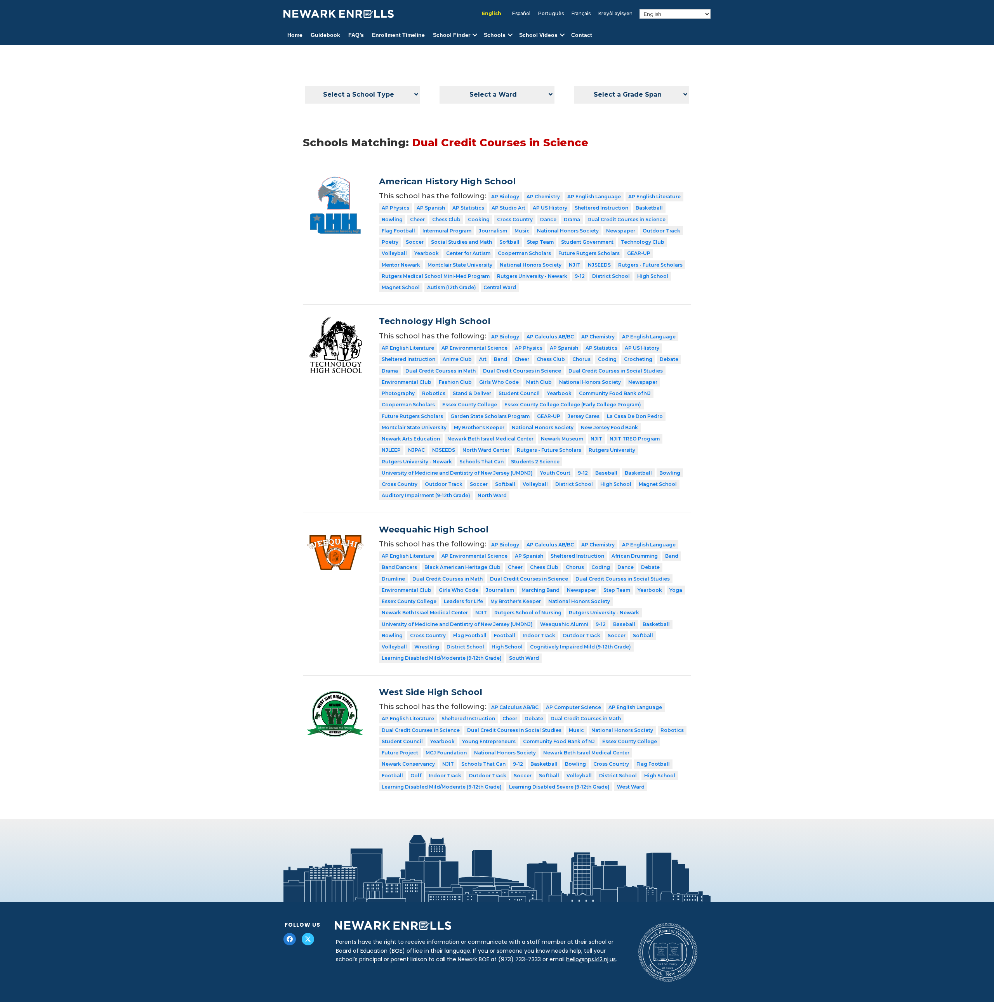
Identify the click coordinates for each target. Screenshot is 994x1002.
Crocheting (638, 359)
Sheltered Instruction (601, 208)
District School (611, 276)
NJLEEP (391, 450)
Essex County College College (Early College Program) (572, 404)
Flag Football (398, 231)
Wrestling (426, 647)
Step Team (540, 242)
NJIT (574, 265)
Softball (509, 242)
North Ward (492, 495)
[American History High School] (335, 182)
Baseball (606, 473)
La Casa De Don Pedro (635, 416)
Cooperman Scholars (524, 253)
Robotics (433, 393)
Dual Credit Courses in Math (440, 371)
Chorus (581, 359)
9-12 (580, 276)
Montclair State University (459, 265)
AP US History (550, 208)
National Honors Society (568, 231)
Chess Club (446, 219)
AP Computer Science (573, 707)
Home (294, 35)
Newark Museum (562, 439)
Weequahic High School (433, 529)
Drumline (393, 579)
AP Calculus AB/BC (550, 337)
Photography (398, 393)
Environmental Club (406, 382)
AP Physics (395, 208)
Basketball (649, 208)
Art (483, 359)
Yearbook (426, 253)
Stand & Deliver (472, 393)
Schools (495, 35)
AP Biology (505, 196)
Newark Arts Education (411, 439)
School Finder (451, 35)
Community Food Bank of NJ (615, 393)
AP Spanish (431, 208)
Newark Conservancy (408, 764)
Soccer (415, 242)
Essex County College (469, 404)
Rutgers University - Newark (532, 276)
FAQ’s (356, 35)
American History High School (447, 181)
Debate (669, 359)
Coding (607, 359)
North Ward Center (485, 450)
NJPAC (416, 450)
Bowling (392, 219)
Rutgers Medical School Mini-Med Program (436, 276)
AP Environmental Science (474, 348)
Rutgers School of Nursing (527, 612)
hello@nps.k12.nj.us (591, 959)
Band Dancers (399, 567)
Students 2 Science (535, 462)
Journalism (493, 231)
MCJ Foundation (446, 753)
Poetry (390, 242)
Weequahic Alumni (564, 624)
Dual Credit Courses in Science (626, 219)
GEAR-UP (638, 253)
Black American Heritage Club (462, 567)
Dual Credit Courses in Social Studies (615, 371)
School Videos (538, 35)
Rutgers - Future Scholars (650, 265)
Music (522, 231)
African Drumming (635, 556)
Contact (581, 35)
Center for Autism (468, 253)
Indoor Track (539, 635)
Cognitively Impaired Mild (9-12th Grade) (580, 647)
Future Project (400, 753)
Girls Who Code (499, 382)
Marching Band (540, 590)
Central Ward (499, 287)
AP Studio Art (508, 208)
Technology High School (434, 321)
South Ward (524, 658)
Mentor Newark (401, 265)
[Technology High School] (335, 321)
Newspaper (620, 231)
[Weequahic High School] (335, 530)
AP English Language (594, 196)
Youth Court (555, 473)
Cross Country (515, 219)
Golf (415, 775)
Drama (572, 219)
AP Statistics (468, 208)
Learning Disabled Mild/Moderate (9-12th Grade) (442, 658)
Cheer (417, 219)
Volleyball (394, 253)
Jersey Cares (584, 416)
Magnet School (401, 287)
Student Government (587, 242)
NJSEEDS (599, 265)
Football (504, 635)
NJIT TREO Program (635, 439)
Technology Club (642, 242)
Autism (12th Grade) (451, 287)
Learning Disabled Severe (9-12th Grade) (559, 787)
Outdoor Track (661, 231)
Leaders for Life (463, 601)
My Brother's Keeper (479, 427)
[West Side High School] (335, 692)
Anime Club (457, 359)
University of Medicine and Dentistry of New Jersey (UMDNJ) (457, 473)
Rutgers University (612, 450)
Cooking (479, 219)
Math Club (539, 382)
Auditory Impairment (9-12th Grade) (426, 495)
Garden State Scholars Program (490, 416)
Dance (548, 219)
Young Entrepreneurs (489, 741)
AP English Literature (654, 196)
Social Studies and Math (461, 242)
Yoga (675, 590)
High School (652, 276)
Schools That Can (481, 462)
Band (500, 359)
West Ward (631, 787)
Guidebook (325, 35)
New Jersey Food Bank (609, 427)
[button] (475, 35)
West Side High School (430, 692)
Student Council (519, 393)
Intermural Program (446, 231)
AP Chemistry (543, 196)
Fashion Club (455, 382)
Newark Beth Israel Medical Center (490, 439)
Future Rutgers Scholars (589, 253)
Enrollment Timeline (398, 35)
